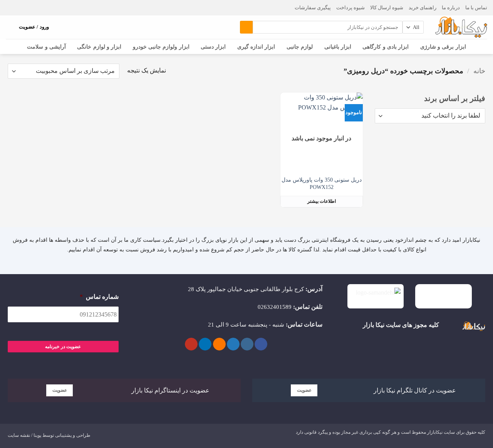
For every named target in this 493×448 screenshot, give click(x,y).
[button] (9, 27)
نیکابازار (435, 432)
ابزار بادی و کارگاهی (385, 47)
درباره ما (451, 7)
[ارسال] (246, 27)
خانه (479, 71)
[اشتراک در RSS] (219, 344)
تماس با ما (476, 7)
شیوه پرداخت (350, 7)
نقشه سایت (19, 435)
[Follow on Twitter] (233, 344)
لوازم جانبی (300, 47)
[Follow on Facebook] (261, 344)
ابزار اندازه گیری (256, 47)
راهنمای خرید (422, 7)
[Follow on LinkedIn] (205, 344)
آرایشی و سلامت (46, 47)
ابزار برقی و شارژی (443, 47)
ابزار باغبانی (337, 47)
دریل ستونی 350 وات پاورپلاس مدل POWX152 (322, 183)
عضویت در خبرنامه (63, 346)
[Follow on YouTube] (191, 344)
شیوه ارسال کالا (386, 7)
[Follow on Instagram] (247, 344)
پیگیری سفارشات (313, 7)
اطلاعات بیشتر (321, 201)
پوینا (37, 435)
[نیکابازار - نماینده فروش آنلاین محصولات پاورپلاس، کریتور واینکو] (461, 27)
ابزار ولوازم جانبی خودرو (161, 47)
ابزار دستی (213, 47)
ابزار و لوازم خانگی (99, 47)
